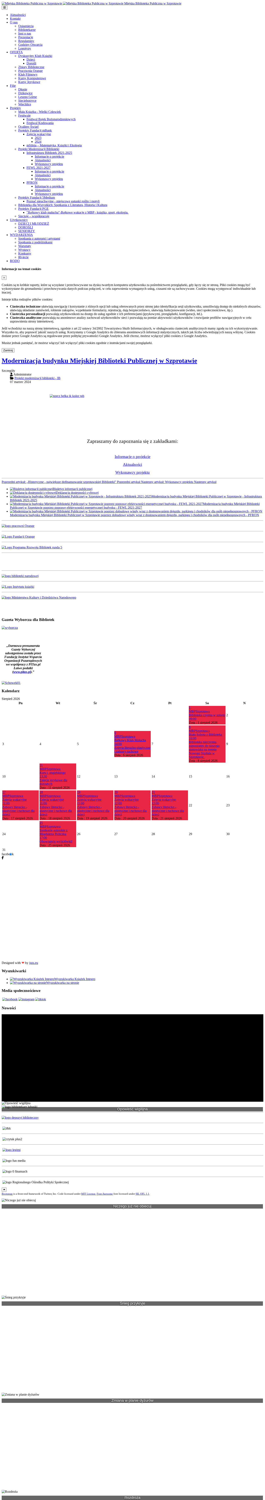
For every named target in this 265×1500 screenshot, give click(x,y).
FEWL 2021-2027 (38, 167)
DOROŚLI (25, 227)
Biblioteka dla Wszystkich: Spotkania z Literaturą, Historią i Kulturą (62, 205)
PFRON (31, 182)
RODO (15, 261)
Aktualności (18, 15)
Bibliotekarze (27, 29)
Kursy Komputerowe (32, 78)
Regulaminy (26, 41)
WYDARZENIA (21, 235)
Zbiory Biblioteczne (31, 67)
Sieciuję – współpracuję (33, 216)
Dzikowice (25, 93)
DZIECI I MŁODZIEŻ (33, 223)
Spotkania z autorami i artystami (39, 238)
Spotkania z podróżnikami (35, 242)
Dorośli (31, 63)
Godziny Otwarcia (30, 44)
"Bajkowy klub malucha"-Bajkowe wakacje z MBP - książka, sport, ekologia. (77, 212)
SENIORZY (26, 231)
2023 (38, 138)
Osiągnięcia (26, 26)
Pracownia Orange (30, 70)
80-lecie (23, 257)
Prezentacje (25, 37)
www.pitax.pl (22, 672)
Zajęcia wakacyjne (38, 134)
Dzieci (30, 59)
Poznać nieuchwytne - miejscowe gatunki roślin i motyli (63, 201)
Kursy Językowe (29, 82)
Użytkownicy (19, 220)
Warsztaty (24, 246)
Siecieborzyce (27, 100)
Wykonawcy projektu (49, 164)
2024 (38, 141)
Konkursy (24, 253)
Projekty (15, 108)
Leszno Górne (27, 97)
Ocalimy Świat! (28, 126)
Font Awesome (105, 1193)
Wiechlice (24, 104)
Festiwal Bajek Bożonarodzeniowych (51, 119)
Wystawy (24, 249)
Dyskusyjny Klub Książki (35, 56)
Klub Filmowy (27, 74)
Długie (22, 89)
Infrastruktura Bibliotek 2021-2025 (49, 153)
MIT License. (88, 1193)
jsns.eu (33, 963)
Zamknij (8, 350)
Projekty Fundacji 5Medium (36, 197)
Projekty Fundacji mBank (35, 130)
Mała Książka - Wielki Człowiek (39, 112)
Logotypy (24, 48)
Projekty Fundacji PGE (33, 208)
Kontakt (15, 18)
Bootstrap (7, 1193)
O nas (14, 22)
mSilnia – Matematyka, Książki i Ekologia (54, 145)
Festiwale (24, 115)
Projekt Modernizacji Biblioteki (38, 149)
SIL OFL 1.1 (142, 1193)
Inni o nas (24, 33)
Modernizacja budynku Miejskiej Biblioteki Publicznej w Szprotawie (99, 360)
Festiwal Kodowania (40, 123)
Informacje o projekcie (49, 156)
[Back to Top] (4, 1189)
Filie (13, 85)
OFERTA (16, 52)
